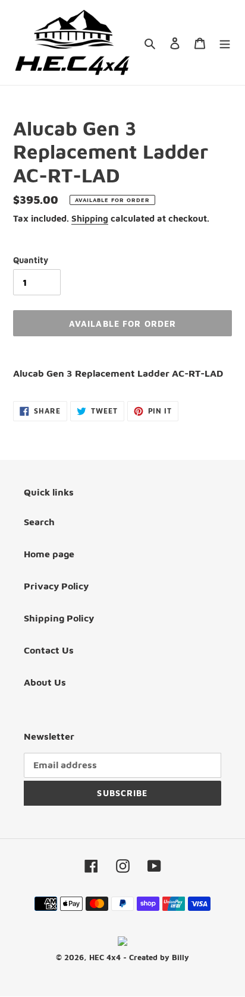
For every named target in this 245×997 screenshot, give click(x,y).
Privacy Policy (56, 585)
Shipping (89, 218)
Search (39, 521)
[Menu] (224, 42)
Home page (49, 553)
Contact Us (49, 650)
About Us (45, 682)
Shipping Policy (59, 618)
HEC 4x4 (105, 957)
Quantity (30, 260)
